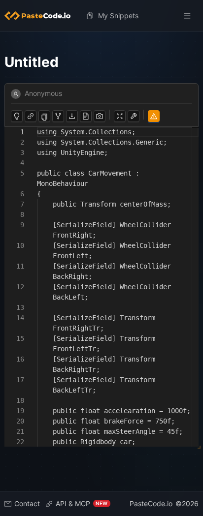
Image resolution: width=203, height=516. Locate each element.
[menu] (101, 15)
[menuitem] (41, 15)
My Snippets (118, 15)
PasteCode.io (151, 503)
